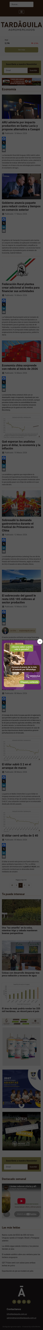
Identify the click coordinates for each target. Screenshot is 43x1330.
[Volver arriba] (39, 1325)
